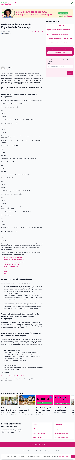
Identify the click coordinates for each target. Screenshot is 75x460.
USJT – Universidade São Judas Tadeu (14, 262)
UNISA (5, 271)
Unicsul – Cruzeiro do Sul (11, 266)
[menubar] (20, 3)
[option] (60, 26)
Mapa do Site (56, 450)
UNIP (5, 273)
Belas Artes (7, 269)
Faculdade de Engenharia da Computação (13, 376)
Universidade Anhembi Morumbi (13, 257)
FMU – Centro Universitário (11, 264)
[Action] (37, 13)
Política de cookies (33, 450)
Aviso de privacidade (20, 450)
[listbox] (60, 34)
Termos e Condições (45, 450)
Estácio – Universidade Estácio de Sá (14, 259)
